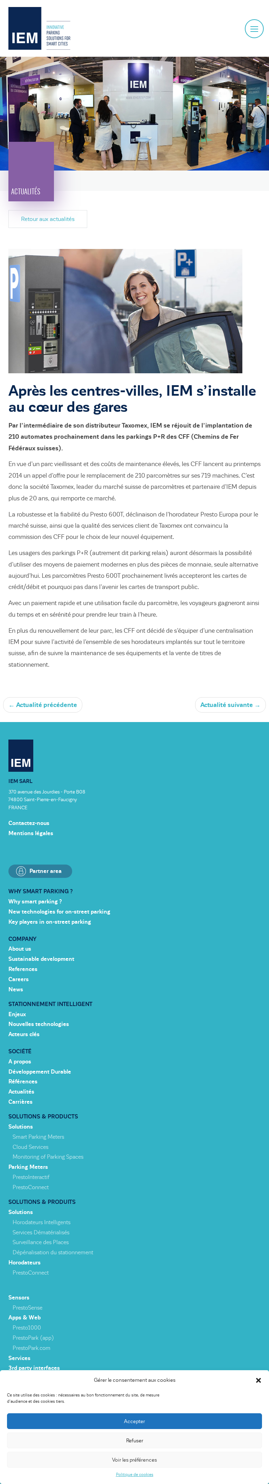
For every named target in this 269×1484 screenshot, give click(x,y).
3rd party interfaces (34, 1368)
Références (22, 1082)
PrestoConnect (31, 1187)
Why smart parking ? (40, 891)
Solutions (20, 1127)
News (15, 989)
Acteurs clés (24, 1034)
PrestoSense (27, 1308)
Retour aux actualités (48, 219)
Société (20, 1051)
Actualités (21, 1092)
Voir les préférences (134, 1460)
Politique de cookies (134, 1474)
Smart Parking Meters (38, 1137)
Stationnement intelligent (50, 1004)
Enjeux (17, 1014)
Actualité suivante (230, 704)
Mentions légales (30, 833)
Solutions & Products (43, 1117)
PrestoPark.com (31, 1348)
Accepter (134, 1421)
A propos (19, 1062)
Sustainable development (41, 959)
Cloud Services (30, 1147)
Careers (18, 979)
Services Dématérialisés (41, 1232)
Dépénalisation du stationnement (53, 1252)
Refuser (134, 1440)
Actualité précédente (42, 704)
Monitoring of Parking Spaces (48, 1157)
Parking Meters (28, 1167)
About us (19, 949)
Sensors (18, 1298)
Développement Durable (39, 1072)
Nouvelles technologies (38, 1024)
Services (19, 1358)
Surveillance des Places (41, 1242)
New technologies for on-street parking (59, 912)
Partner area (45, 871)
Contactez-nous (28, 823)
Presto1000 (27, 1328)
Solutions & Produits (42, 1202)
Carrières (20, 1102)
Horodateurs (24, 1263)
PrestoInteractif (31, 1177)
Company (22, 939)
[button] (258, 1380)
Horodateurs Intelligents (41, 1222)
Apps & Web (24, 1318)
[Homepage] (39, 28)
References (22, 969)
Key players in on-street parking (49, 922)
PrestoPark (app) (33, 1338)
